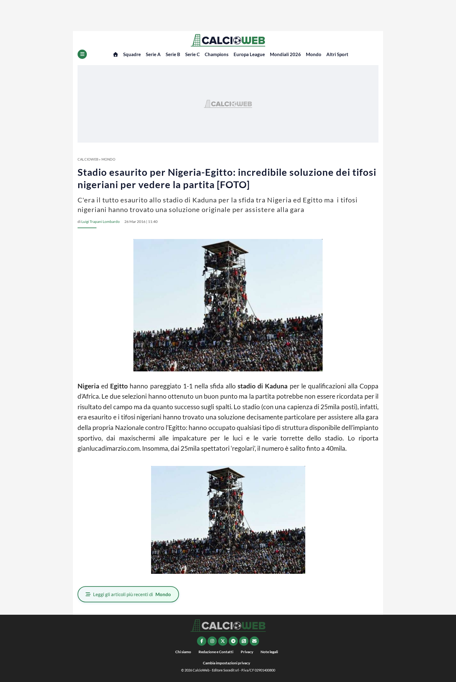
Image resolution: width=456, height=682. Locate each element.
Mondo (313, 54)
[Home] (115, 54)
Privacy (247, 651)
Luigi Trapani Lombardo (100, 221)
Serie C (192, 54)
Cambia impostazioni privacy (226, 663)
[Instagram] (212, 641)
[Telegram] (233, 641)
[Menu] (82, 54)
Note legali (269, 651)
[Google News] (243, 641)
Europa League (249, 54)
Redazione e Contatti (216, 651)
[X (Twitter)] (222, 641)
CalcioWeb (88, 159)
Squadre (132, 54)
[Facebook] (201, 641)
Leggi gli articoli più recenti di (132, 594)
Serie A (153, 54)
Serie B (173, 54)
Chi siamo (183, 651)
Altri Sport (337, 54)
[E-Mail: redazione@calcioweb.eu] (254, 641)
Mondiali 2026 (285, 54)
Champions (217, 54)
